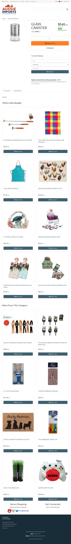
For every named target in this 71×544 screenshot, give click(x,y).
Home (4, 18)
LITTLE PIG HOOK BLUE (11, 391)
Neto (41, 539)
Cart (59, 1)
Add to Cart (50, 43)
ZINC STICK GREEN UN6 (11, 488)
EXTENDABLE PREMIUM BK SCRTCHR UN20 (18, 140)
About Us (28, 1)
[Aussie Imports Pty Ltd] (9, 9)
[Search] (67, 9)
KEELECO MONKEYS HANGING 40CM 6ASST (18, 343)
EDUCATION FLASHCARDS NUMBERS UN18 (52, 285)
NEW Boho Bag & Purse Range (9, 524)
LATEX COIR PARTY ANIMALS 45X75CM (16, 439)
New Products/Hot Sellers (8, 526)
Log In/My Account (14, 1)
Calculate (50, 71)
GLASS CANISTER (13, 18)
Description (7, 90)
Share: (33, 31)
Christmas (4, 528)
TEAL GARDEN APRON (11, 188)
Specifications (18, 90)
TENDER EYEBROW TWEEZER (48, 391)
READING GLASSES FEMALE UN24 (49, 237)
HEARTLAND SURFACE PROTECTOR (50, 188)
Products (5, 1)
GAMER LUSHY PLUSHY (45, 488)
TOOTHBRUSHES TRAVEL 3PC (48, 439)
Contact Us (33, 1)
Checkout (66, 1)
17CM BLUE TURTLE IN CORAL (13, 237)
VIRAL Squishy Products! (8, 522)
